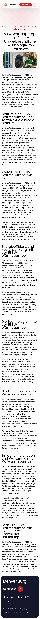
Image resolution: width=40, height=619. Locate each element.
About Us (7, 612)
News (19, 597)
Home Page (9, 597)
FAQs (27, 597)
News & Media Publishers (12, 26)
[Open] (35, 5)
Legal (27, 612)
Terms (21, 612)
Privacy (14, 612)
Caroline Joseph (22, 29)
